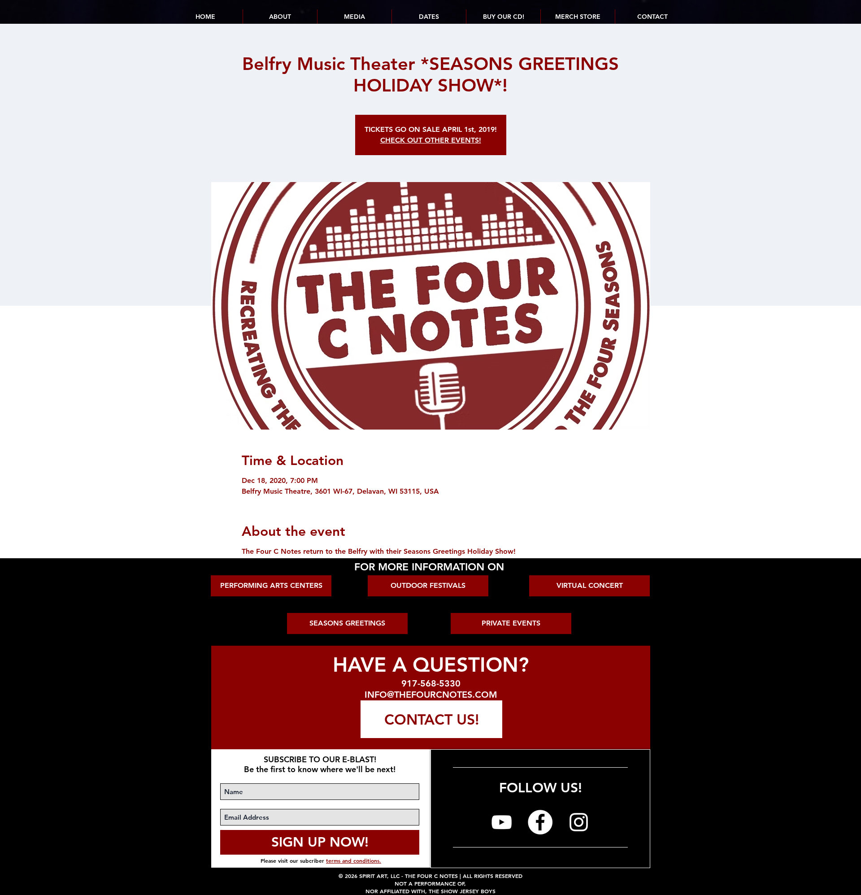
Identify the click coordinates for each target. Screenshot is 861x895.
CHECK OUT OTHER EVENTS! (430, 140)
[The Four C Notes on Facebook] (540, 822)
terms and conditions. (353, 860)
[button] (428, 16)
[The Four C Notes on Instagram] (578, 822)
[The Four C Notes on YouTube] (501, 822)
